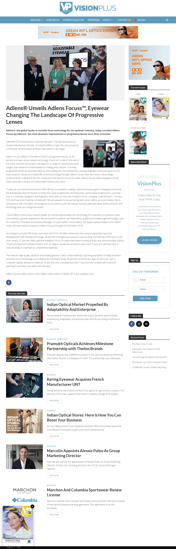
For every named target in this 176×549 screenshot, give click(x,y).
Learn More (149, 240)
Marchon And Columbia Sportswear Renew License (84, 492)
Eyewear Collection (73, 20)
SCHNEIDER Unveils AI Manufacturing (149, 367)
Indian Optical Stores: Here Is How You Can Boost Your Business (84, 417)
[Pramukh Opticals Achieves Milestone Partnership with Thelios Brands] (24, 349)
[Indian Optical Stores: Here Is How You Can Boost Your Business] (24, 420)
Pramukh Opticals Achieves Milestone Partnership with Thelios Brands (80, 346)
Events (107, 20)
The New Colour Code (142, 343)
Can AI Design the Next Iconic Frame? (149, 357)
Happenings (94, 20)
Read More (54, 329)
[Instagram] (146, 324)
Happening (62, 300)
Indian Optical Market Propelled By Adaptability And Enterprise (77, 307)
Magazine (36, 20)
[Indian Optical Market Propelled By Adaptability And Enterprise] (24, 310)
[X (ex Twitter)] (139, 324)
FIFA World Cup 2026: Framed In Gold (149, 362)
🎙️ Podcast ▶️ (123, 20)
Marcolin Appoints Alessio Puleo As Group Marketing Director (83, 453)
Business (51, 300)
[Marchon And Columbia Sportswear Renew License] (24, 495)
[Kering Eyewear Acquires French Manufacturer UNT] (24, 385)
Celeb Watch (52, 20)
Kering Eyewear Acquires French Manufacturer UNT (75, 382)
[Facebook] (132, 324)
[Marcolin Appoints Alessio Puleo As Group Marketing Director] (24, 456)
